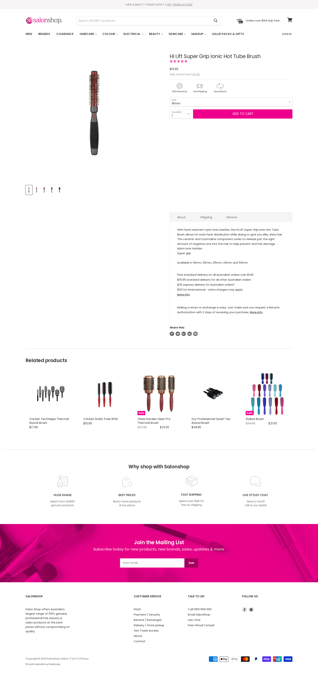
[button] (179, 61)
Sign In (287, 34)
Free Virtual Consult (201, 625)
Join (191, 562)
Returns (232, 217)
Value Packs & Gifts (228, 34)
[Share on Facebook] (172, 334)
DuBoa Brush (255, 419)
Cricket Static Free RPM (100, 419)
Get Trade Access (146, 630)
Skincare (176, 34)
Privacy (84, 658)
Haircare (87, 34)
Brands (44, 34)
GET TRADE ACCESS (179, 4)
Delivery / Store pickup (149, 625)
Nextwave (54, 664)
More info (183, 294)
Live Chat (194, 620)
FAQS (137, 609)
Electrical (132, 34)
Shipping (206, 217)
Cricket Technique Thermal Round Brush (49, 421)
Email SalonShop (199, 614)
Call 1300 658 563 (199, 609)
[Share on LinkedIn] (189, 334)
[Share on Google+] (183, 334)
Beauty (155, 34)
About (181, 217)
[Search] (215, 21)
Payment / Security (147, 614)
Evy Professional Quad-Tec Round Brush (211, 421)
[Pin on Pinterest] (195, 334)
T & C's (74, 658)
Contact (140, 641)
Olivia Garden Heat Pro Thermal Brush (153, 421)
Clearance (64, 34)
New (29, 34)
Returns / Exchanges (148, 620)
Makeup (197, 34)
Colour (109, 34)
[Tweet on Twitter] (178, 334)
